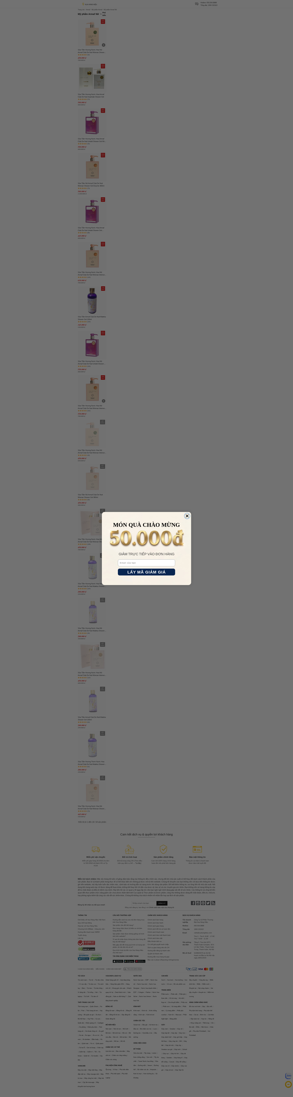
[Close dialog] (187, 516)
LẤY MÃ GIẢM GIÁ (146, 572)
